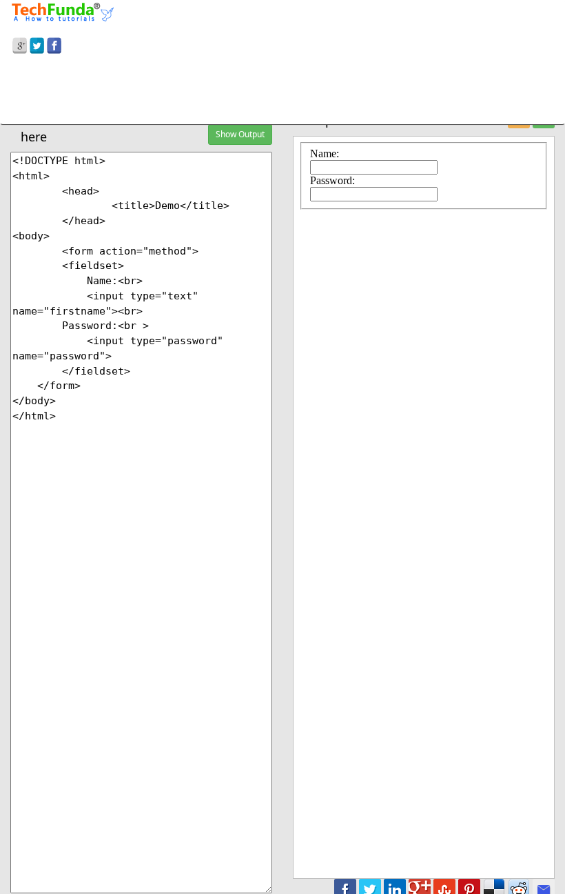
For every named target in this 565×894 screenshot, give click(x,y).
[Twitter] (36, 43)
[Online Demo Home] (62, 10)
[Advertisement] (282, 92)
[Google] (19, 43)
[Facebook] (54, 43)
